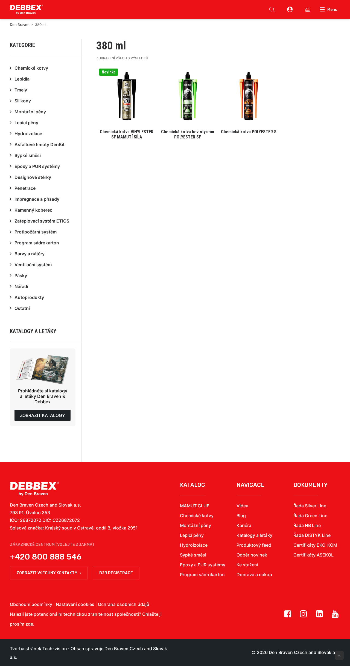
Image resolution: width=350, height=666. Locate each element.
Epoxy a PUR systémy (202, 564)
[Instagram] (303, 615)
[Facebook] (288, 615)
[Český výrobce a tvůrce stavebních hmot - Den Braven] (34, 489)
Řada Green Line (310, 515)
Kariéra (244, 525)
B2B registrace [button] (116, 573)
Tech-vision (54, 648)
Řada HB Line (307, 525)
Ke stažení (247, 564)
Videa (242, 505)
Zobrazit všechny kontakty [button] (46, 573)
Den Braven (20, 24)
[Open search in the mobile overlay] (272, 9)
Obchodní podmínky (31, 604)
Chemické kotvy (197, 515)
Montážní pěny (195, 525)
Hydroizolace (194, 545)
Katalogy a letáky (254, 535)
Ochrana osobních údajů (123, 604)
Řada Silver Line (309, 505)
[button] (126, 104)
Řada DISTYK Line (312, 535)
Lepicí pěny (192, 535)
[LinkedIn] (319, 615)
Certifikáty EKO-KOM (315, 545)
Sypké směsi (193, 555)
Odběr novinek (252, 555)
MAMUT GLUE (194, 505)
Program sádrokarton (202, 574)
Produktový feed (254, 545)
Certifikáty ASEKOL (313, 555)
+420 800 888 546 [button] (45, 556)
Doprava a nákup (254, 574)
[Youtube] (335, 615)
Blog (241, 515)
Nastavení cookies (75, 604)
